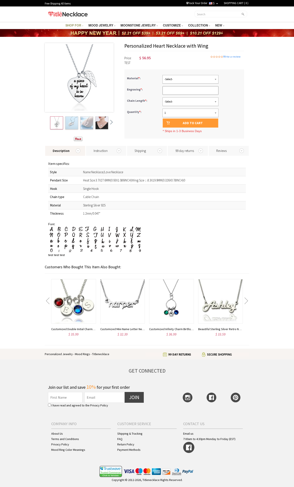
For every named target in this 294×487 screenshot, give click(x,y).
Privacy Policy (99, 405)
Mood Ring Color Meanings (68, 450)
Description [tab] (61, 151)
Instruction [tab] (101, 151)
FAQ (119, 439)
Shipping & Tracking (129, 433)
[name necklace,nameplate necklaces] (67, 14)
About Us (57, 433)
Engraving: (135, 89)
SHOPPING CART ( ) (236, 3)
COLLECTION (198, 25)
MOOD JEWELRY (101, 25)
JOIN (134, 397)
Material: (134, 78)
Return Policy (125, 444)
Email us (188, 433)
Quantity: (134, 112)
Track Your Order (197, 3)
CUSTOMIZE (172, 25)
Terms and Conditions (65, 439)
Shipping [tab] (140, 151)
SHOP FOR (73, 25)
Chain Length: (137, 101)
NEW (219, 25)
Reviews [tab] (221, 151)
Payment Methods (129, 450)
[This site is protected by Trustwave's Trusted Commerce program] (110, 471)
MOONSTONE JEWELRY (138, 25)
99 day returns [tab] (184, 151)
